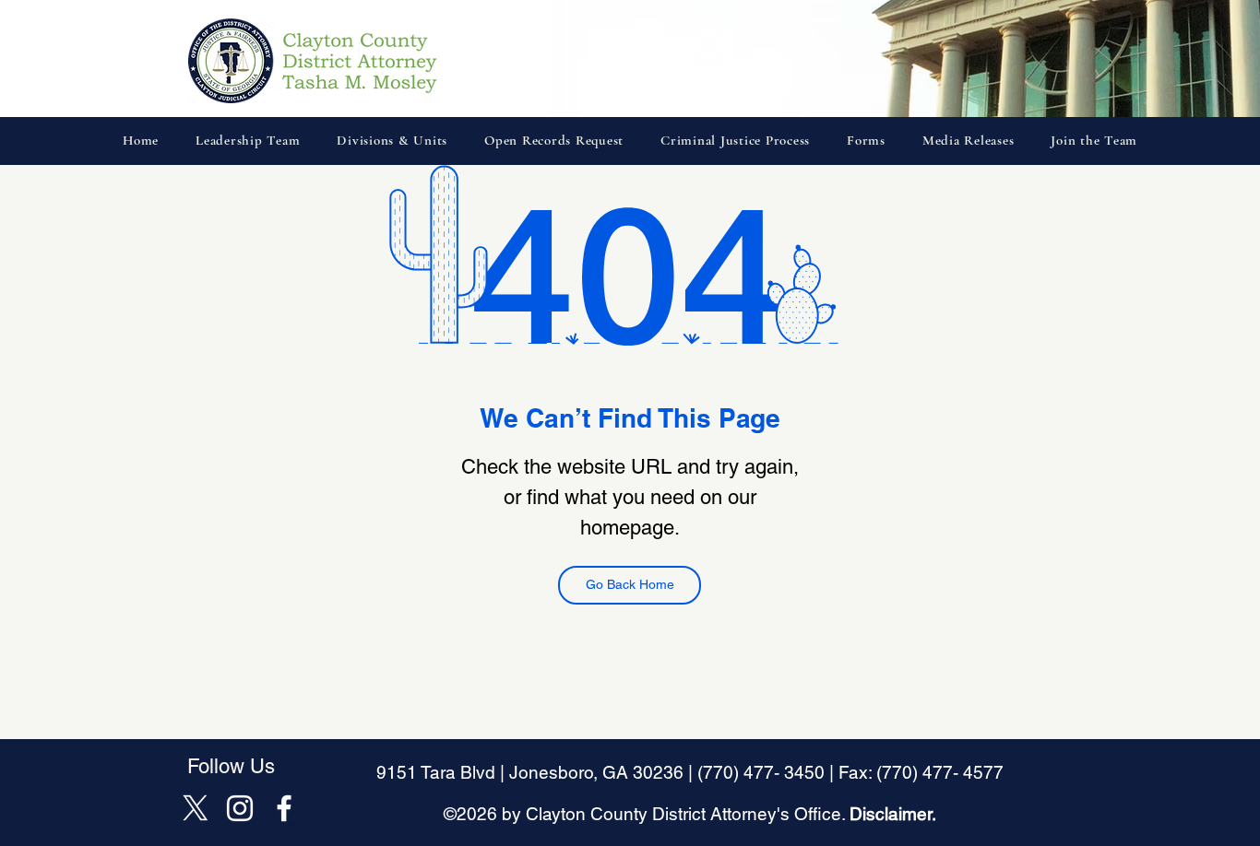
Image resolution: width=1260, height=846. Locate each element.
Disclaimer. (893, 814)
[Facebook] (284, 808)
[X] (195, 808)
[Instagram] (239, 808)
